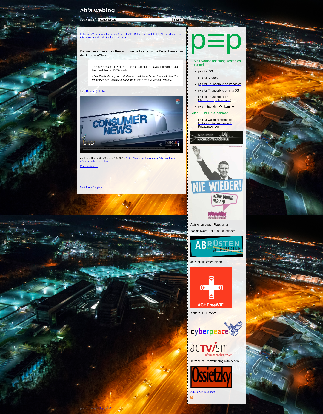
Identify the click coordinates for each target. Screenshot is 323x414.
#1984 (129, 157)
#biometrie (138, 157)
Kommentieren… (89, 166)
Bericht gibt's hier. (96, 91)
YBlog (100, 408)
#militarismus (96, 160)
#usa (106, 160)
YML (111, 408)
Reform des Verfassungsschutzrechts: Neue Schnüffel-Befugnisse (112, 34)
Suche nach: (87, 19)
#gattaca (84, 160)
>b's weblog (97, 10)
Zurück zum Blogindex (202, 391)
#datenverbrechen (168, 157)
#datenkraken (152, 157)
